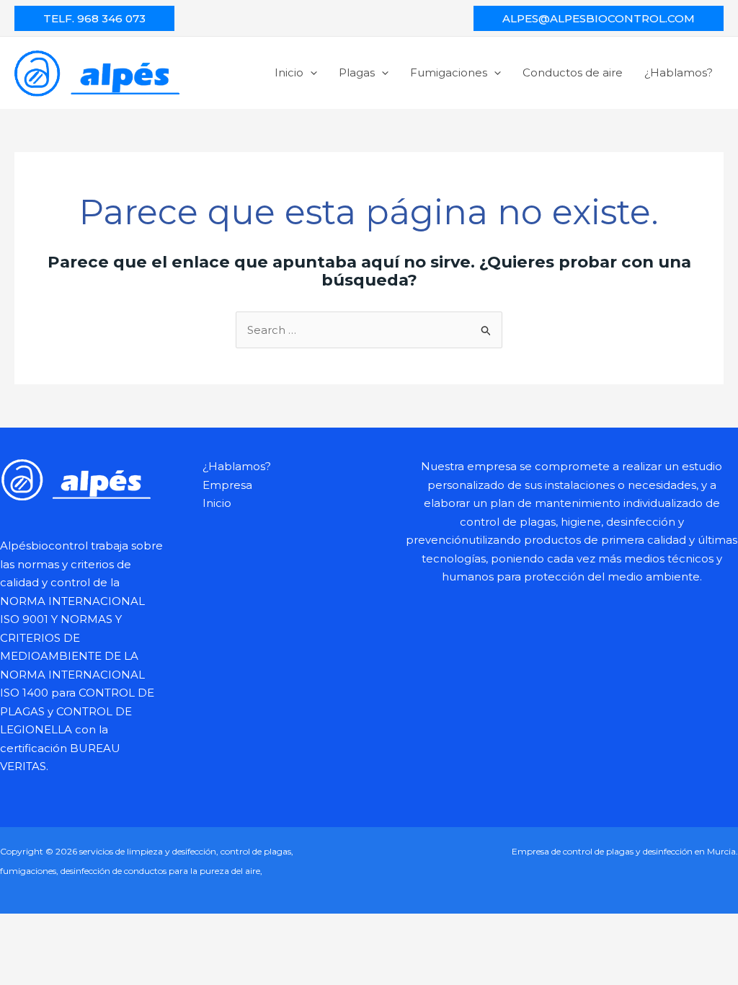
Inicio (289, 72)
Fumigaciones (448, 72)
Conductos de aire (573, 72)
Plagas (357, 72)
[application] (310, 72)
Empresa (227, 485)
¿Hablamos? (678, 72)
